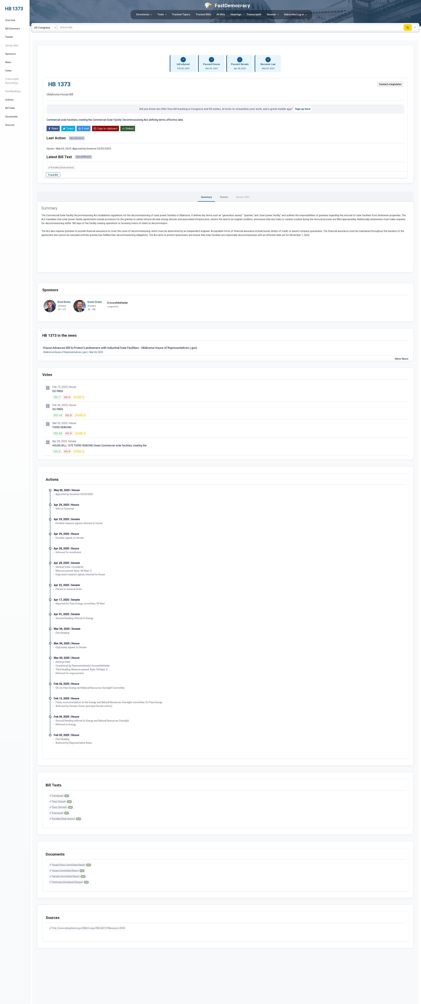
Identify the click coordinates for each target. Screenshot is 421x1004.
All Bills (220, 14)
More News (401, 358)
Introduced (60, 795)
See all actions (77, 138)
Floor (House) (61, 801)
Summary (206, 197)
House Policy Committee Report (71, 864)
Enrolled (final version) (62, 167)
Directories (142, 14)
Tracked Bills (203, 14)
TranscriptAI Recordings (12, 81)
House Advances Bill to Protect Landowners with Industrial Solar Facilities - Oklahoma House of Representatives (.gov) (120, 348)
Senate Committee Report (68, 876)
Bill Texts (10, 108)
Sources (9, 125)
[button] (415, 27)
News (8, 62)
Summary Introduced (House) (70, 882)
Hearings (236, 14)
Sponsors (10, 54)
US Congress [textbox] (42, 27)
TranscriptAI (254, 14)
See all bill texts (83, 157)
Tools (160, 14)
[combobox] (44, 27)
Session (271, 14)
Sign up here (302, 109)
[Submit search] (408, 27)
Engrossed (60, 813)
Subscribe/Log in (294, 14)
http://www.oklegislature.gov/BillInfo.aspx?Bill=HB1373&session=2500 (88, 928)
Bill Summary (12, 28)
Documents (11, 116)
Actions (9, 99)
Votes (8, 70)
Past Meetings (13, 91)
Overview (10, 20)
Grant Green (94, 302)
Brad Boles (64, 302)
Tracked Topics (181, 14)
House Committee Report (68, 870)
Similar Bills (11, 45)
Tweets (9, 37)
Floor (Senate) (62, 807)
